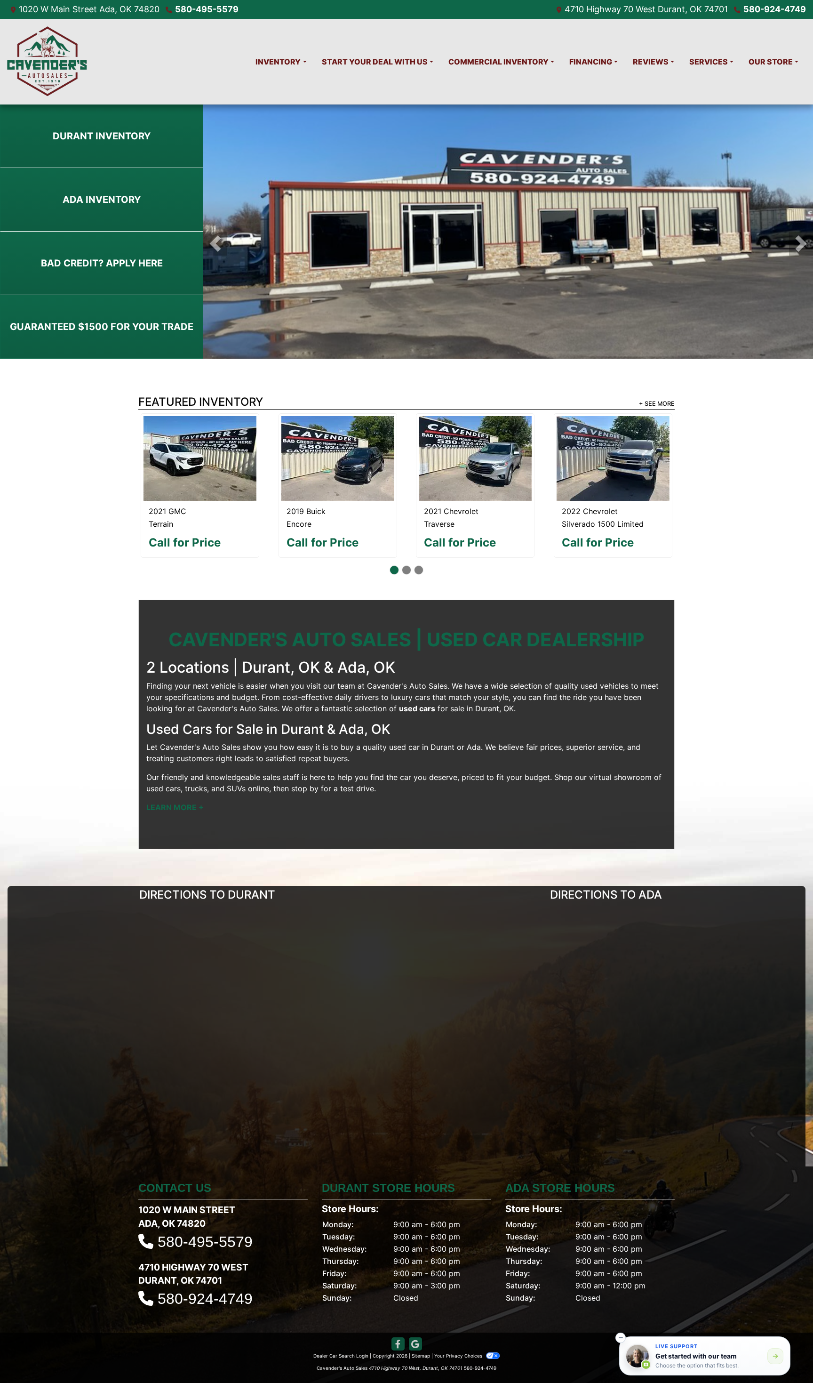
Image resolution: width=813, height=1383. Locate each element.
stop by (305, 765)
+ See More (657, 403)
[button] (215, 244)
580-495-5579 (207, 9)
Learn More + (175, 784)
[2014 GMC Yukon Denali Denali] (475, 447)
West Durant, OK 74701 (682, 9)
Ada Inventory (102, 199)
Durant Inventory (102, 136)
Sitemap (421, 1332)
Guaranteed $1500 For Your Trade (101, 326)
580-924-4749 (774, 9)
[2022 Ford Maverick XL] (338, 436)
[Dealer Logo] (47, 61)
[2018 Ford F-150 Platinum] (612, 437)
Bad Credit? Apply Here (102, 263)
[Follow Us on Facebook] (398, 1321)
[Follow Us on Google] (415, 1321)
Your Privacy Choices (459, 1332)
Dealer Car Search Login (340, 1332)
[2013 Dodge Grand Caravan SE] (200, 447)
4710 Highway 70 (599, 9)
